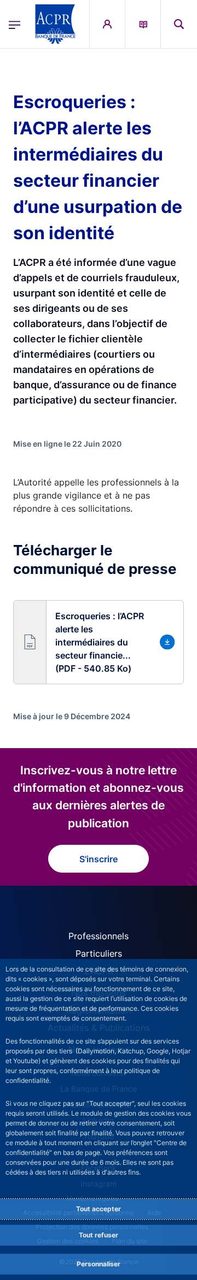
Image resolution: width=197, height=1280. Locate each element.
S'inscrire (98, 859)
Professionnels (98, 936)
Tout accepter (98, 1209)
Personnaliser (98, 1264)
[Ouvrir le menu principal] (14, 24)
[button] (179, 24)
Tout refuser (98, 1235)
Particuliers (99, 953)
